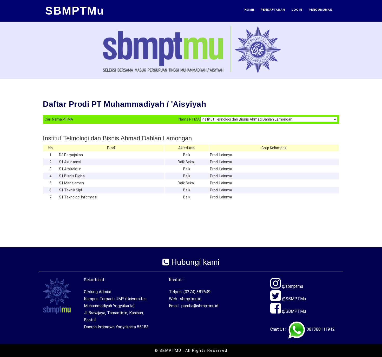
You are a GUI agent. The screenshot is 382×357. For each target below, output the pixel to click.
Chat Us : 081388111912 (302, 329)
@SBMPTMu (293, 298)
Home (249, 9)
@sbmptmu (292, 286)
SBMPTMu (74, 10)
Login (297, 9)
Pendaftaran (273, 9)
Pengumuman (320, 9)
